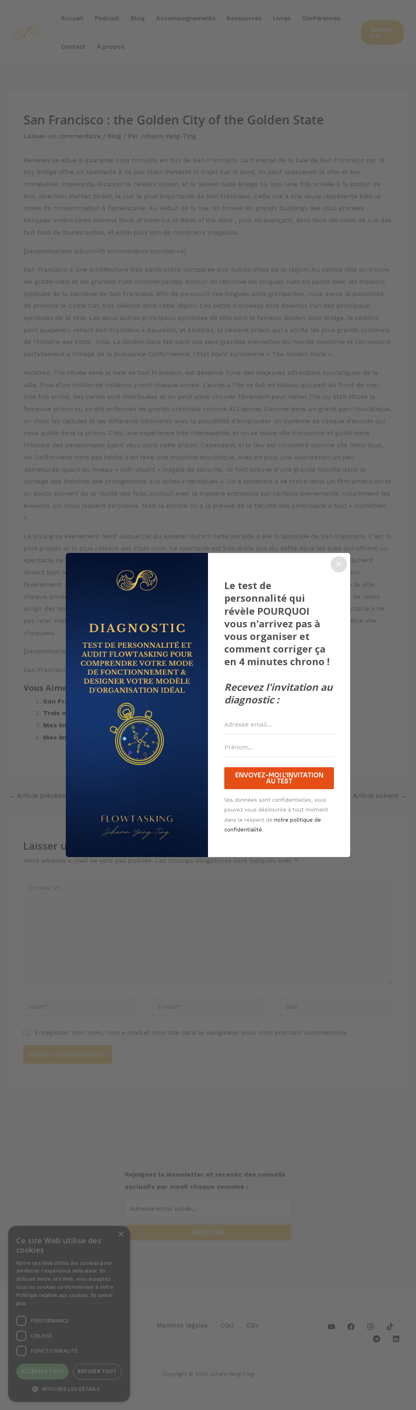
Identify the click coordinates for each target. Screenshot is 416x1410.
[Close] (339, 564)
